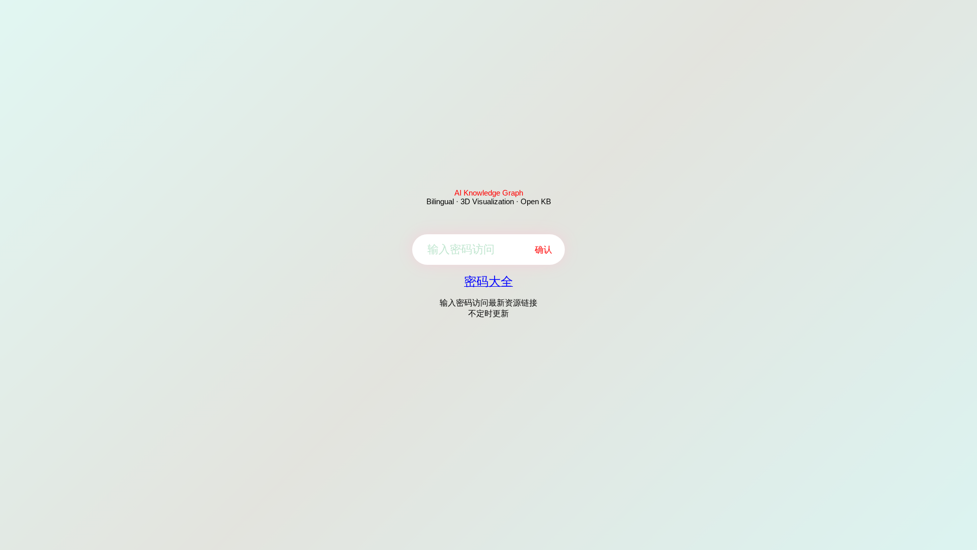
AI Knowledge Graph (488, 192)
